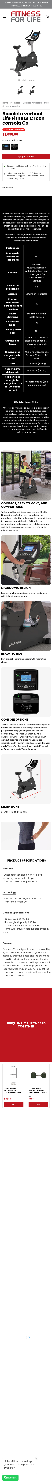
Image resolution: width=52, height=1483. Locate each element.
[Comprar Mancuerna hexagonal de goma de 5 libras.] (38, 1075)
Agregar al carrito (26, 156)
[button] (47, 17)
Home (5, 102)
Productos (15, 102)
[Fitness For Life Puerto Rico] (26, 17)
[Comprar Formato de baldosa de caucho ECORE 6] (13, 1075)
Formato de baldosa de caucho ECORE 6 (13, 1090)
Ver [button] (38, 1104)
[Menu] (4, 17)
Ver (13, 1104)
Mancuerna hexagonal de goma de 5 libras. (38, 1090)
